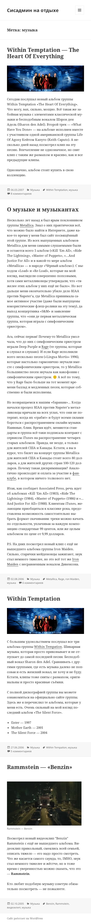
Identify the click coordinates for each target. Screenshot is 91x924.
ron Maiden (72, 579)
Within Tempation (48, 646)
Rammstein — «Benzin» (39, 767)
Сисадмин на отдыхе (33, 10)
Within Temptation (57, 190)
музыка (73, 190)
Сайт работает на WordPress (25, 918)
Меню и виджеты (79, 14)
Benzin (50, 903)
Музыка (35, 190)
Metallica (26, 225)
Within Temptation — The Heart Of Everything (43, 53)
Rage (45, 346)
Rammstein (62, 903)
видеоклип (14, 907)
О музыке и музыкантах (43, 209)
